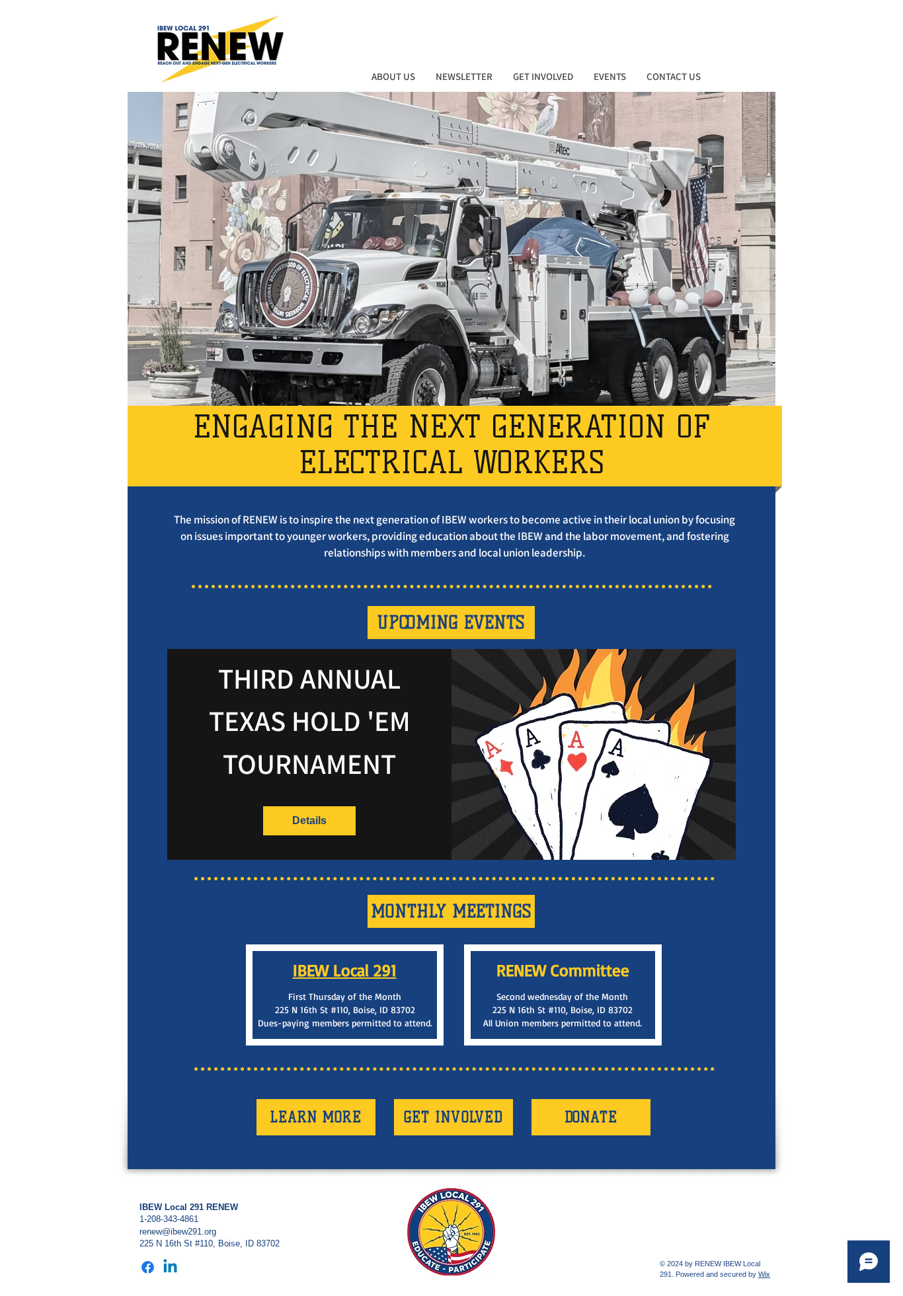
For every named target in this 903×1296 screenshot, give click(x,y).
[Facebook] (147, 1267)
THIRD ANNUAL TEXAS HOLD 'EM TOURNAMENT (312, 721)
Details (309, 820)
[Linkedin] (170, 1267)
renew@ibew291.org (177, 1232)
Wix (764, 1274)
